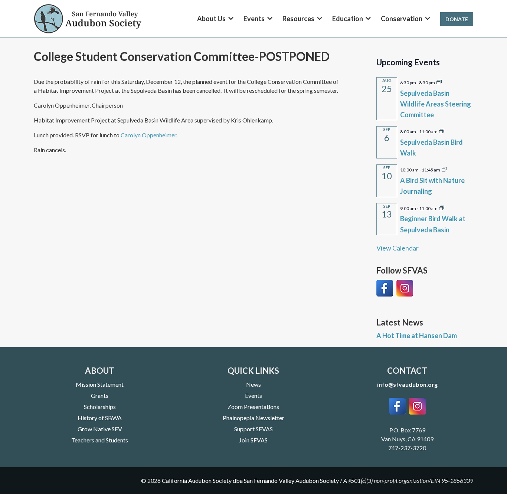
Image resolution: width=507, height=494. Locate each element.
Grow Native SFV (100, 428)
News (253, 384)
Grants (99, 395)
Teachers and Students (99, 440)
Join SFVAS (253, 440)
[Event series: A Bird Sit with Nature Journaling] (444, 169)
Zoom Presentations (253, 406)
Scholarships (100, 406)
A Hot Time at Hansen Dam (416, 335)
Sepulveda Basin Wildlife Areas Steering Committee (435, 104)
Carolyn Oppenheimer (148, 134)
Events (253, 395)
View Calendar (397, 248)
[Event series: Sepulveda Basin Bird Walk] (441, 131)
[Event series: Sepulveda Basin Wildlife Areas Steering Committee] (439, 82)
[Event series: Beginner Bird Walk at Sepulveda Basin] (441, 207)
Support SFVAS (253, 428)
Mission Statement (100, 384)
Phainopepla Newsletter (253, 417)
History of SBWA (100, 417)
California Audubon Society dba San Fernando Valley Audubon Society (250, 480)
